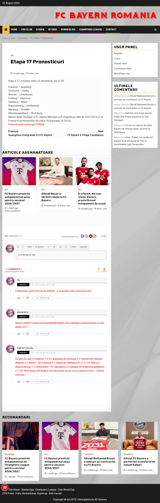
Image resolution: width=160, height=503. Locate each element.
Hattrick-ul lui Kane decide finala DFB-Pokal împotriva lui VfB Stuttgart (133, 117)
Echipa (40, 29)
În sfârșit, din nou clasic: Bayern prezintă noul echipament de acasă (92, 198)
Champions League (90, 29)
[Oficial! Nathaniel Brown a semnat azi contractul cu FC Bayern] (100, 436)
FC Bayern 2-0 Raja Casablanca (85, 133)
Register (118, 53)
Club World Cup (66, 489)
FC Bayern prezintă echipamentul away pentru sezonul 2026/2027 (17, 198)
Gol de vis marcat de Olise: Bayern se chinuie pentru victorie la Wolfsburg (133, 129)
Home (14, 29)
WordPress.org (122, 73)
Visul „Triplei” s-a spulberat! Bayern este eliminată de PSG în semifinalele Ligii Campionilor (133, 141)
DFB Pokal (8, 493)
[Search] (155, 30)
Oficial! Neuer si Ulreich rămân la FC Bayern (53, 197)
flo (18, 280)
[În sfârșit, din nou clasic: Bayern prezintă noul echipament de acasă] (92, 171)
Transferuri (88, 454)
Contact (111, 29)
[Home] (6, 30)
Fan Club (26, 29)
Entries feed (120, 63)
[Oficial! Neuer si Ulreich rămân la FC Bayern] (56, 171)
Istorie (52, 29)
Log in (117, 58)
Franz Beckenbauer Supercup (31, 493)
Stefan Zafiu (33, 73)
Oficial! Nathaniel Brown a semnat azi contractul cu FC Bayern (99, 461)
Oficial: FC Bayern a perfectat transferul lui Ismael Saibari (139, 461)
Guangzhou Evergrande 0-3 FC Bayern (30, 133)
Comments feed (122, 68)
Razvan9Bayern (14, 211)
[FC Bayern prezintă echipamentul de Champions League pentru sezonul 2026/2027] (20, 436)
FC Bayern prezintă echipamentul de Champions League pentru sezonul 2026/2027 (17, 465)
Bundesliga (68, 29)
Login (104, 236)
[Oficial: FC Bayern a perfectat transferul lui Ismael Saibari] (139, 436)
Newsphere (84, 499)
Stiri (12, 55)
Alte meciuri (55, 493)
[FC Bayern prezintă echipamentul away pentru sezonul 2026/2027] (19, 171)
